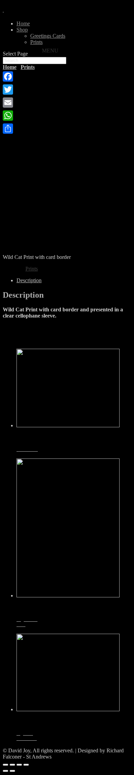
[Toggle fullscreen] (19, 765)
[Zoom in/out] (26, 765)
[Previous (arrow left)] (5, 771)
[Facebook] (7, 76)
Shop (22, 30)
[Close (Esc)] (5, 765)
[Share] (7, 128)
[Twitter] (7, 89)
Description (29, 280)
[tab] (73, 280)
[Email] (7, 102)
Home (23, 23)
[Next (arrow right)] (12, 771)
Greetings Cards (47, 36)
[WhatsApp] (7, 115)
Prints (36, 42)
